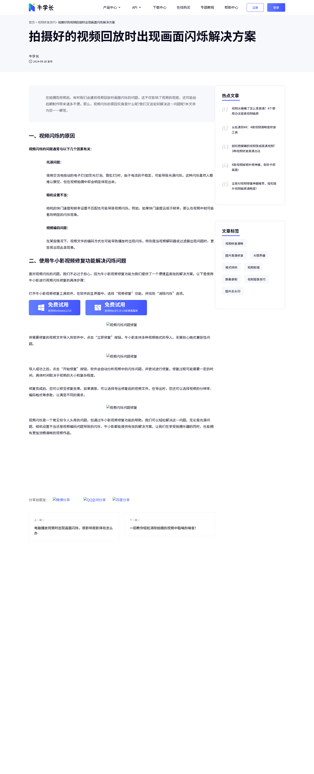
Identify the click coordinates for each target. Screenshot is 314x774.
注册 (255, 7)
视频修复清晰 (234, 243)
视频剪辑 (254, 267)
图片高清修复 (234, 255)
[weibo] (61, 497)
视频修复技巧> (47, 22)
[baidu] (121, 497)
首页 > (33, 22)
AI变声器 (259, 255)
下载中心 (159, 7)
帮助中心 (231, 7)
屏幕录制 (231, 279)
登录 (276, 7)
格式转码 (231, 267)
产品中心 (110, 7)
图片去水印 (232, 291)
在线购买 (183, 7)
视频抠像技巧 (257, 279)
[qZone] (95, 497)
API (134, 7)
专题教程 (207, 7)
